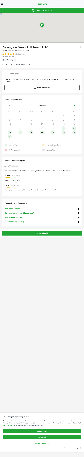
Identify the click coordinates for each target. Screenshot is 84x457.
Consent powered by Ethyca (71, 448)
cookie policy (7, 425)
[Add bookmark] (81, 47)
